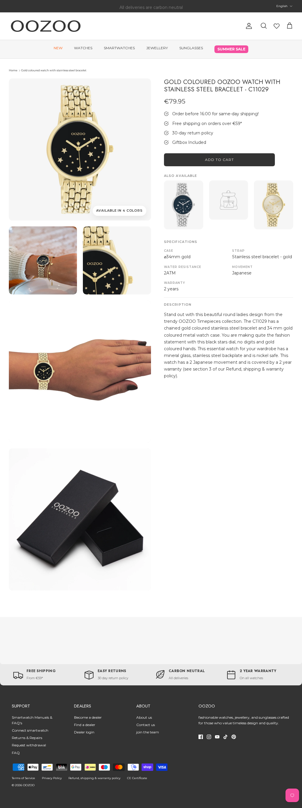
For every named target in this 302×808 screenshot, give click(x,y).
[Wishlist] (276, 25)
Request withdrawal (29, 745)
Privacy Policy (52, 778)
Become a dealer (88, 717)
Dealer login (84, 732)
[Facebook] (200, 737)
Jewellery (157, 48)
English (282, 6)
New (58, 48)
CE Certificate (137, 778)
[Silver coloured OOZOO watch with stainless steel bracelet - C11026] (183, 204)
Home (13, 70)
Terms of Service (23, 778)
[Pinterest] (234, 737)
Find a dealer (84, 725)
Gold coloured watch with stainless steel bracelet (53, 70)
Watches (83, 48)
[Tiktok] (225, 737)
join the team (147, 732)
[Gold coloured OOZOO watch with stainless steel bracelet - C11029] (43, 260)
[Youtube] (217, 737)
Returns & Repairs (27, 737)
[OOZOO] (46, 26)
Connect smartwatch (30, 730)
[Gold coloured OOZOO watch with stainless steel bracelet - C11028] (273, 204)
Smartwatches (119, 48)
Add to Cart (219, 159)
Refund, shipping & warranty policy (94, 778)
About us (144, 717)
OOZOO (29, 785)
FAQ (16, 753)
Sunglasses (191, 48)
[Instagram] (209, 737)
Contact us (145, 725)
